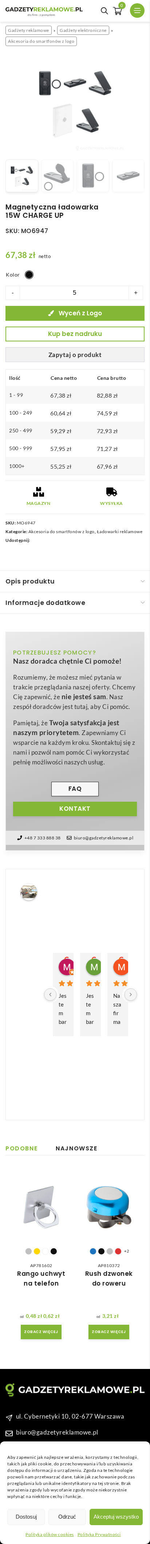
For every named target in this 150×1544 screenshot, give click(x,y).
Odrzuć (67, 1517)
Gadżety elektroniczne (83, 30)
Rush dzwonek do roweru (109, 1278)
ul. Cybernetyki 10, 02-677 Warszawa (70, 1416)
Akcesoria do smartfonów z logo (41, 41)
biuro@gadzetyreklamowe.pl (104, 838)
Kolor (13, 274)
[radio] (29, 274)
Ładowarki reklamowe (120, 531)
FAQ (75, 788)
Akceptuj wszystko (116, 1517)
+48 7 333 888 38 (42, 838)
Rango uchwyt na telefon (41, 1278)
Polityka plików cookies (49, 1534)
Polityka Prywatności (99, 1534)
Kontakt (75, 808)
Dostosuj (26, 1517)
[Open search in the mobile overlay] (104, 10)
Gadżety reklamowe (28, 30)
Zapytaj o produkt (75, 354)
